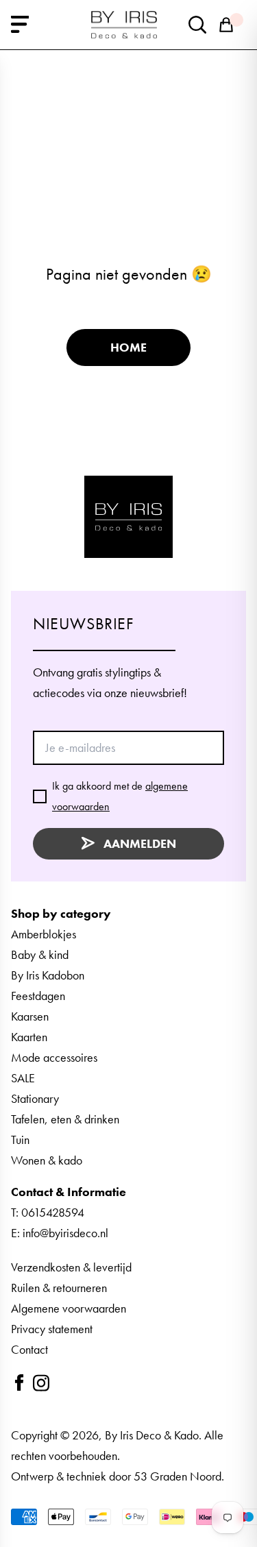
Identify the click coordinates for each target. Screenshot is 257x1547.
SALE (23, 1078)
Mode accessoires (54, 1057)
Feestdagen (38, 995)
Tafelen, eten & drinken (65, 1119)
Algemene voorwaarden (68, 1308)
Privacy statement (52, 1329)
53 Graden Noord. (179, 1476)
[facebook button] (19, 1382)
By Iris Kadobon (47, 975)
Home (128, 347)
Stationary (35, 1098)
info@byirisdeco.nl (65, 1233)
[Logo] (128, 517)
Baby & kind (40, 954)
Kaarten (29, 1037)
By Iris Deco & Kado (152, 1435)
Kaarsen (30, 1016)
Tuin (20, 1139)
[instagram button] (41, 1383)
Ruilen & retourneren (59, 1287)
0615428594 (52, 1212)
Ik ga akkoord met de (120, 796)
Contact (29, 1349)
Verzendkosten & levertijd (71, 1267)
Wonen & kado (46, 1160)
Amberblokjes (43, 934)
